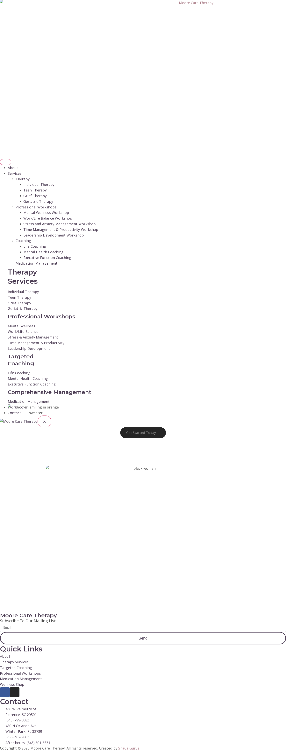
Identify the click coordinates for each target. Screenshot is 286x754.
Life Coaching (34, 246)
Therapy (23, 179)
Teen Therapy (35, 190)
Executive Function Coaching (47, 257)
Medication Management (36, 263)
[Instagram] (14, 692)
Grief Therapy (35, 195)
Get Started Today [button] (141, 433)
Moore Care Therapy (28, 615)
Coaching (23, 240)
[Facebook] (5, 692)
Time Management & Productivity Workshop (60, 229)
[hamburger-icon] (5, 162)
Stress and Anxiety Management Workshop (59, 224)
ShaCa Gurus (128, 748)
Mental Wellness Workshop (46, 212)
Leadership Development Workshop (53, 235)
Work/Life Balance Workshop (47, 218)
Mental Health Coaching (43, 252)
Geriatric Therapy (38, 201)
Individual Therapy (38, 184)
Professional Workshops (36, 207)
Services (14, 173)
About (13, 167)
